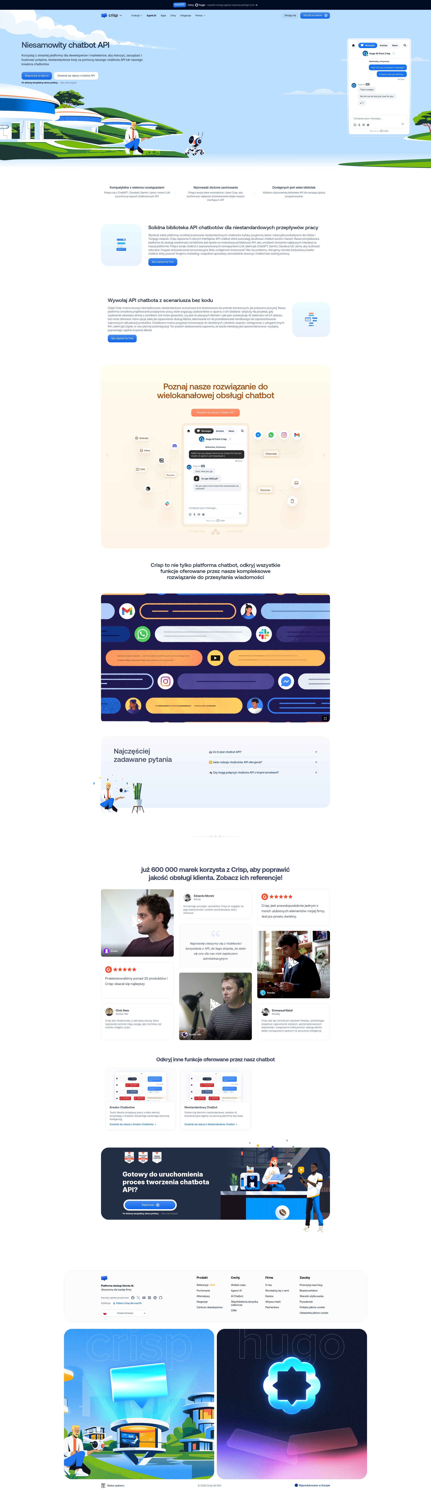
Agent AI (151, 15)
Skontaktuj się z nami (277, 1290)
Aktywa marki (273, 1301)
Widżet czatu (238, 1285)
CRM (234, 1310)
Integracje (185, 15)
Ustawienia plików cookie (314, 1312)
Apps (163, 15)
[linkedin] (155, 1297)
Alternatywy (203, 1296)
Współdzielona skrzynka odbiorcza (244, 1303)
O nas (268, 1285)
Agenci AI (236, 1290)
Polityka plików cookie (312, 1307)
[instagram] (150, 1297)
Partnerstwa (272, 1307)
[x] (139, 1297)
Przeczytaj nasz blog (311, 1285)
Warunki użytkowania (311, 1296)
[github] (161, 1297)
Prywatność (306, 1301)
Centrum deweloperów (210, 1307)
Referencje (205, 1285)
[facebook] (133, 1297)
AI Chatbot (237, 1296)
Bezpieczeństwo (309, 1290)
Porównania (203, 1290)
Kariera (269, 1296)
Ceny (173, 15)
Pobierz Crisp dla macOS (128, 1303)
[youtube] (144, 1297)
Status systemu (115, 1485)
